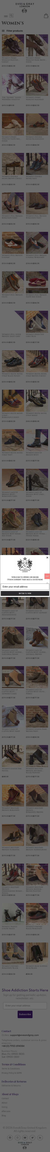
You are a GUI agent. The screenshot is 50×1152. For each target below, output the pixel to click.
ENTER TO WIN (25, 593)
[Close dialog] (47, 557)
